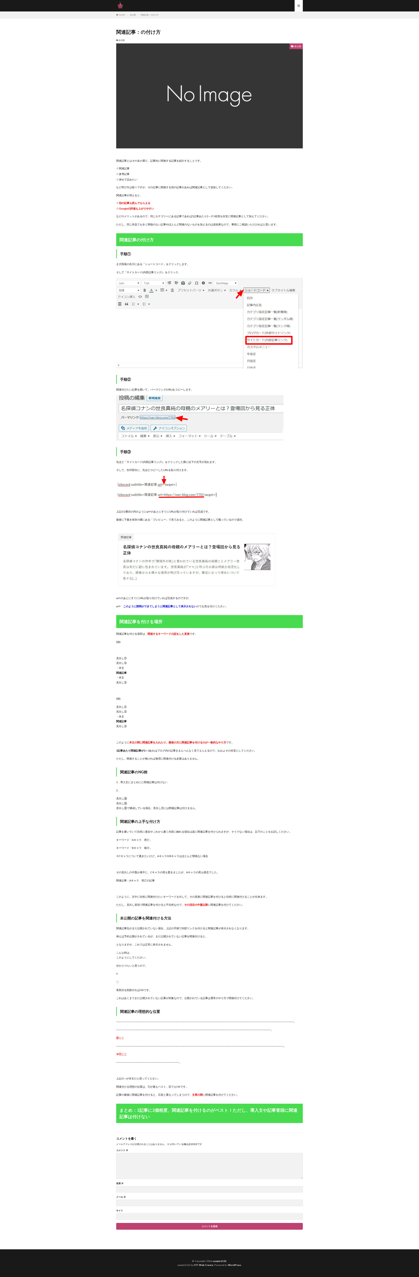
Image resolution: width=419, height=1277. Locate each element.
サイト (119, 1210)
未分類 (133, 15)
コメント (122, 1150)
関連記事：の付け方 (149, 15)
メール (121, 1197)
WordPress (234, 1265)
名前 (120, 1183)
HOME (122, 15)
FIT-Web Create (203, 1265)
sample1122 (219, 1261)
